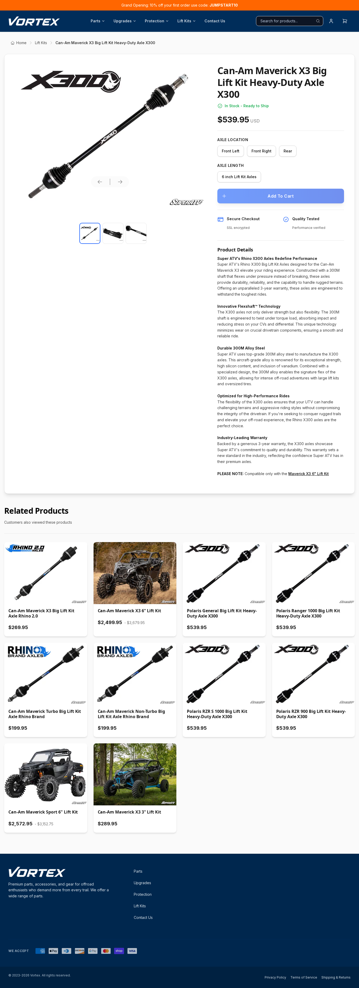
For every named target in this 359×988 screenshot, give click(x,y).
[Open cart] (345, 21)
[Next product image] (120, 181)
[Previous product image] (100, 181)
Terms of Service (303, 977)
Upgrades (123, 21)
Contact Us (214, 21)
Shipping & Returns (336, 977)
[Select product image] (89, 233)
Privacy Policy (275, 977)
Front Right (261, 151)
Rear (288, 151)
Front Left (230, 151)
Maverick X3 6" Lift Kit (308, 473)
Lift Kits (184, 21)
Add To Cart (281, 196)
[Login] (331, 21)
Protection (154, 21)
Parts (95, 21)
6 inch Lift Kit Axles (239, 176)
